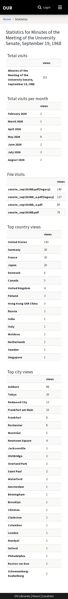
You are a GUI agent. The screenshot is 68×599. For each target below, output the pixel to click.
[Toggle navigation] (60, 7)
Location (48, 596)
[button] (39, 7)
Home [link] (7, 19)
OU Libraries (22, 596)
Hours (36, 596)
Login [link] (47, 7)
